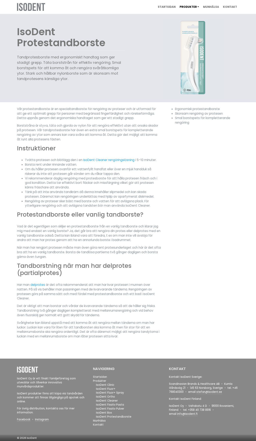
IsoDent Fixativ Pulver (110, 409)
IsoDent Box (104, 413)
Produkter (188, 7)
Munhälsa (211, 7)
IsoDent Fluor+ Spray (110, 393)
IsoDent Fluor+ (105, 389)
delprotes (37, 285)
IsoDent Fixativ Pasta (110, 405)
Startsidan (167, 7)
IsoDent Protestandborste (113, 417)
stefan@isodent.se (209, 392)
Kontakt (230, 7)
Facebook (23, 419)
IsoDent (32, 438)
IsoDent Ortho (105, 397)
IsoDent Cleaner (107, 401)
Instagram (42, 419)
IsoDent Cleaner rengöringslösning (108, 160)
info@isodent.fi (187, 414)
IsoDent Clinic (105, 385)
